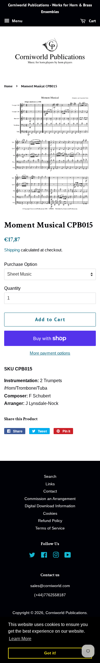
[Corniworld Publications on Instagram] (56, 556)
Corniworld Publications (66, 613)
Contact (50, 491)
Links (50, 484)
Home (8, 86)
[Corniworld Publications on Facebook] (44, 556)
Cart (92, 20)
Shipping (12, 250)
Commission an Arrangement (50, 499)
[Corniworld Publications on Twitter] (32, 556)
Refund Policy (50, 521)
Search (50, 476)
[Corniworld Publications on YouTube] (67, 556)
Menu (16, 21)
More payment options (50, 353)
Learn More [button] (20, 638)
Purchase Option (20, 264)
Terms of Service (50, 528)
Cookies (50, 513)
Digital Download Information (50, 506)
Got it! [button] (50, 653)
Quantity (12, 288)
